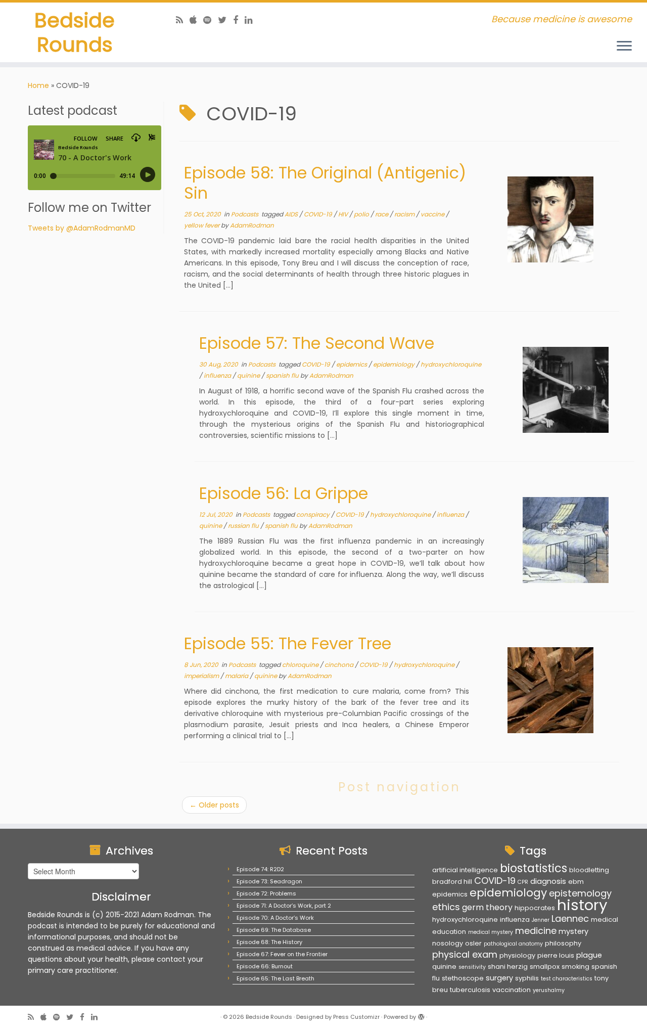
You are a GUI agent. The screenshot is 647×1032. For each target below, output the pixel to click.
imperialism (202, 675)
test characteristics (566, 978)
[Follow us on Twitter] (225, 20)
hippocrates (535, 908)
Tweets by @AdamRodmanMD (81, 228)
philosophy (563, 943)
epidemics (352, 364)
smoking (575, 966)
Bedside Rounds (74, 32)
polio (362, 214)
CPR (523, 882)
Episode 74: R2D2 (260, 869)
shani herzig (508, 966)
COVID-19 (319, 214)
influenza (218, 375)
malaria (237, 675)
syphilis (527, 978)
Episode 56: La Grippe (283, 493)
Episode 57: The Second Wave (316, 343)
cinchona (340, 664)
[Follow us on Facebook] (239, 20)
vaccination (511, 989)
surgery (499, 978)
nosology (447, 943)
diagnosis (548, 881)
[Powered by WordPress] (421, 1014)
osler (473, 943)
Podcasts (245, 214)
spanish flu (283, 375)
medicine (536, 930)
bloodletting (589, 870)
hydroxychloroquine (451, 364)
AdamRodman (252, 225)
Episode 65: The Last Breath (275, 978)
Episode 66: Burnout (265, 966)
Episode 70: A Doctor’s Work (275, 918)
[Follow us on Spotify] (210, 20)
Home (38, 85)
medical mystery (490, 932)
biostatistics (533, 868)
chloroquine (301, 664)
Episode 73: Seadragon (269, 881)
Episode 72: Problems (266, 893)
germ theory (487, 907)
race (382, 214)
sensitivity (472, 967)
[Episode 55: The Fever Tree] (550, 690)
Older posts (214, 805)
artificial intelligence (465, 870)
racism (405, 214)
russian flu (244, 525)
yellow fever (202, 225)
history (582, 904)
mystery (573, 931)
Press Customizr (356, 1017)
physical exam (464, 954)
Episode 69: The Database (274, 930)
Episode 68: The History (269, 942)
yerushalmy (549, 990)
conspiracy (313, 514)
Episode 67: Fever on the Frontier (282, 954)
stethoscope (463, 978)
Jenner (540, 920)
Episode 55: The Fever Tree (287, 643)
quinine (249, 375)
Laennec (570, 918)
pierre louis (555, 955)
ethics (446, 907)
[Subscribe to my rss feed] (183, 20)
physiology (517, 955)
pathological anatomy (513, 944)
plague (589, 955)
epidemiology (394, 364)
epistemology (580, 893)
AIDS (292, 214)
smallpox (545, 966)
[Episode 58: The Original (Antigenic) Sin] (550, 219)
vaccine (433, 214)
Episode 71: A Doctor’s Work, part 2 (284, 906)
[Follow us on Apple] (196, 20)
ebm (576, 881)
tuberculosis (470, 989)
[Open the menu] (624, 46)
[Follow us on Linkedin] (252, 20)
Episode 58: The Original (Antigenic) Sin (325, 182)
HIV (343, 214)
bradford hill (452, 881)
